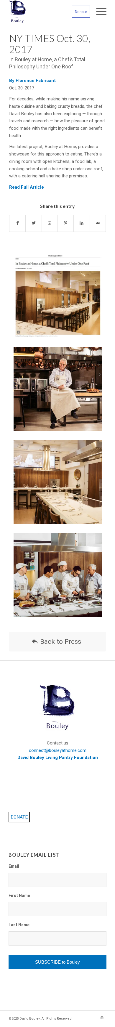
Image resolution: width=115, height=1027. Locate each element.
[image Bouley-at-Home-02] (60, 300)
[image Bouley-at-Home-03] (60, 486)
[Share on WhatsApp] (50, 223)
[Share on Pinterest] (65, 223)
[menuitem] (78, 12)
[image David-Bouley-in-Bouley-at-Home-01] (60, 393)
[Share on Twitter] (33, 223)
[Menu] (98, 12)
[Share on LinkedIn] (81, 223)
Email (14, 866)
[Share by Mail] (98, 223)
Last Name (19, 925)
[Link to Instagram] (102, 1018)
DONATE (19, 817)
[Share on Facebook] (17, 223)
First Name (19, 896)
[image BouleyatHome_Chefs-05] (60, 579)
